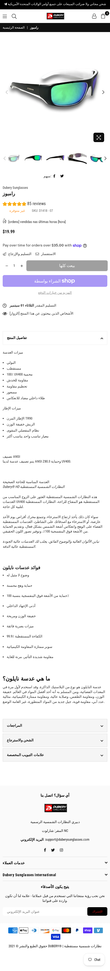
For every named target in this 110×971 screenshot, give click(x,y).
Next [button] (103, 92)
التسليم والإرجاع (19, 254)
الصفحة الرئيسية (14, 27)
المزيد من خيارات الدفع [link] (55, 293)
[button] (24, 204)
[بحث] (14, 16)
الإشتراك (97, 911)
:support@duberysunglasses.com (66, 839)
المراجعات (14, 725)
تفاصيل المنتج (17, 338)
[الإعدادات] (94, 16)
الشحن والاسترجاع (20, 740)
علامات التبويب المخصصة (25, 755)
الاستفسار (48, 254)
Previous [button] (7, 92)
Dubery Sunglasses (15, 188)
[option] (55, 92)
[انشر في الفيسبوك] (54, 176)
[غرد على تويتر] (62, 176)
